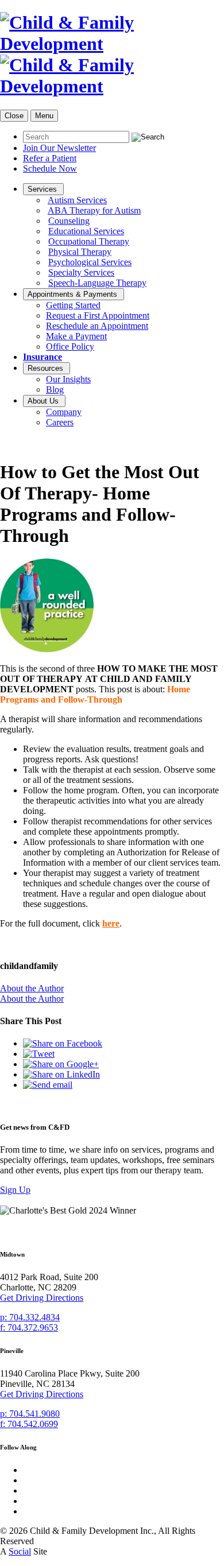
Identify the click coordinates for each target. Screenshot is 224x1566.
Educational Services (86, 231)
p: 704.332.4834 (30, 1317)
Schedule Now (50, 168)
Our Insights (68, 379)
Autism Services (77, 200)
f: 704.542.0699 (29, 1424)
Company (64, 412)
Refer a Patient (49, 158)
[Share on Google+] (61, 1064)
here (110, 923)
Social (20, 1551)
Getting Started (73, 305)
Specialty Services (81, 272)
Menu (44, 115)
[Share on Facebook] (62, 1043)
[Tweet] (39, 1054)
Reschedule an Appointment (97, 326)
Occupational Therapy (88, 241)
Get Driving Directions (41, 1298)
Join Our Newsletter (59, 148)
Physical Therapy (79, 252)
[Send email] (47, 1085)
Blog (55, 389)
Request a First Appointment (97, 315)
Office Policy (70, 346)
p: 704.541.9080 (30, 1413)
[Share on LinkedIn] (61, 1074)
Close (14, 115)
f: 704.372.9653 (29, 1327)
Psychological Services (90, 262)
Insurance (42, 357)
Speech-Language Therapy (97, 283)
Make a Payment (76, 336)
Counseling (69, 221)
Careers (60, 422)
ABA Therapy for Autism (94, 210)
